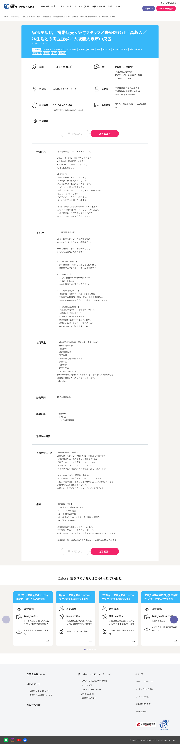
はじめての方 (65, 6)
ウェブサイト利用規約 (144, 689)
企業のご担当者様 (168, 3)
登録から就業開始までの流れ (42, 695)
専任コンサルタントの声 (91, 689)
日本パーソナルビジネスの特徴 (94, 681)
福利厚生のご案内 (88, 698)
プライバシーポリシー (144, 681)
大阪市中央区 (35, 16)
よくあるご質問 (82, 6)
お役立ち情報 (98, 6)
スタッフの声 (86, 685)
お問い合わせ (141, 711)
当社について (114, 6)
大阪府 (25, 16)
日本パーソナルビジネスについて (95, 674)
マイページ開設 (166, 8)
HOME (6, 16)
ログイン (149, 8)
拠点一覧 (139, 674)
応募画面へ (105, 133)
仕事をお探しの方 (47, 6)
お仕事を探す (16, 16)
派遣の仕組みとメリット (39, 690)
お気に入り (76, 133)
